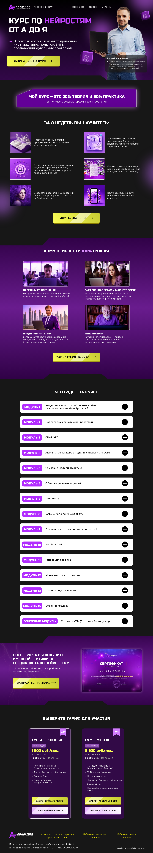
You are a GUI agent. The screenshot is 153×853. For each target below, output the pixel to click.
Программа (78, 7)
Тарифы (93, 7)
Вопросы (106, 7)
